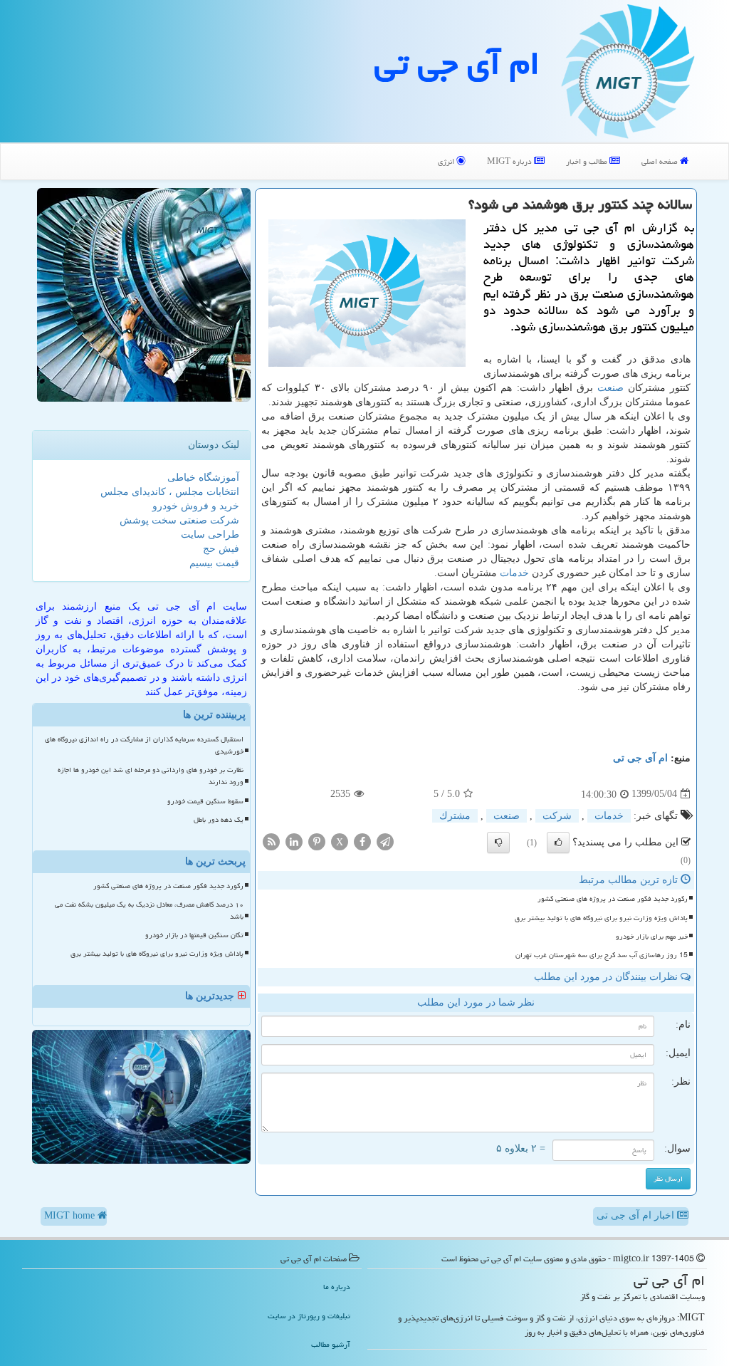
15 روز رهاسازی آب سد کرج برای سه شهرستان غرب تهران (601, 955)
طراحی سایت (210, 534)
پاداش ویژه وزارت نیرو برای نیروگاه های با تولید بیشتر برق (601, 918)
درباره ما (336, 1286)
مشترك (455, 815)
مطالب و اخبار (587, 161)
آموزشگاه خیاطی (203, 477)
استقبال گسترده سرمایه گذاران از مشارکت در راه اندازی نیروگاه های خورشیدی (144, 745)
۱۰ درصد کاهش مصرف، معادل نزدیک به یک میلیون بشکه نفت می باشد (149, 910)
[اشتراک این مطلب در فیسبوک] (362, 840)
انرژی (447, 161)
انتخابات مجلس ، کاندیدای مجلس (169, 491)
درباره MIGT (510, 161)
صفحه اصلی (660, 161)
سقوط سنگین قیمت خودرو (205, 801)
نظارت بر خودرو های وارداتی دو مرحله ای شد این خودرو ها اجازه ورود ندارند (150, 776)
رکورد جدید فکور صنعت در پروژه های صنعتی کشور (612, 899)
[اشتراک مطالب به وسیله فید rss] (271, 840)
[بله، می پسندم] (558, 842)
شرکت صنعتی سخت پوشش (179, 520)
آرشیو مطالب (330, 1344)
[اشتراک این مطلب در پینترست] (317, 840)
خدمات (514, 573)
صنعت (610, 387)
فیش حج (221, 548)
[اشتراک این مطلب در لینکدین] (294, 840)
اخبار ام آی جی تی (637, 1215)
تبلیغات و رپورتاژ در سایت (309, 1315)
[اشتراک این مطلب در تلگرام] (385, 840)
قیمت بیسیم (214, 563)
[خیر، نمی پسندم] (498, 842)
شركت (557, 815)
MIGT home (71, 1215)
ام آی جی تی (457, 63)
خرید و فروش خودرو (195, 506)
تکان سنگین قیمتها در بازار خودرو (194, 935)
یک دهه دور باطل (218, 820)
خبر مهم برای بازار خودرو (652, 936)
